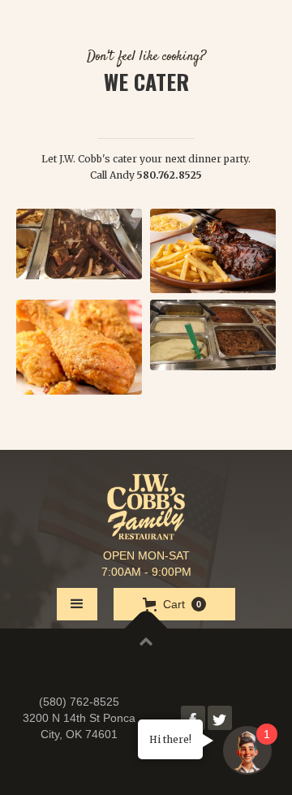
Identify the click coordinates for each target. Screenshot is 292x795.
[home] (146, 506)
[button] (77, 604)
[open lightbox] (79, 244)
